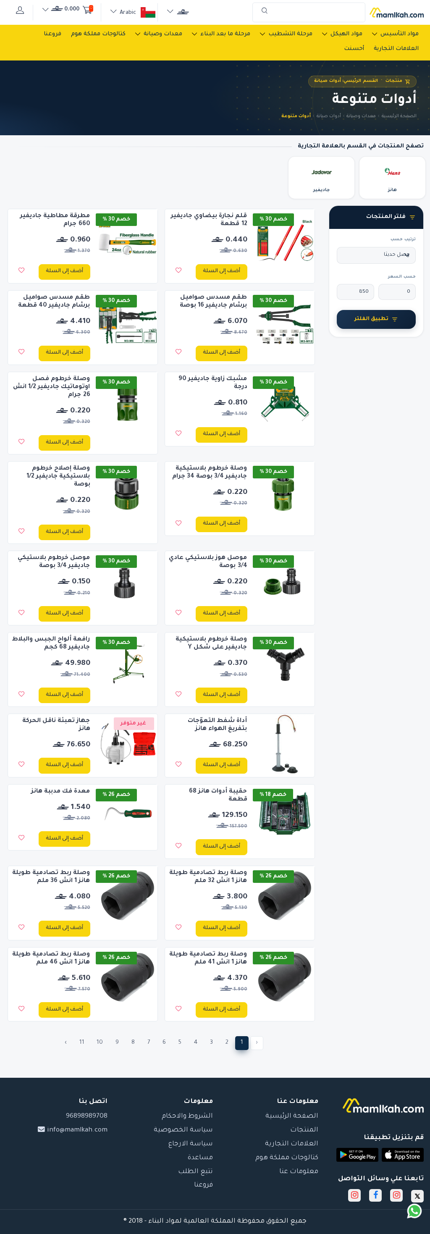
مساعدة (200, 1158)
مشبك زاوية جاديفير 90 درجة (212, 383)
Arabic (127, 13)
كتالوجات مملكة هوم (98, 34)
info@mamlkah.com (76, 1130)
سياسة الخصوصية (183, 1130)
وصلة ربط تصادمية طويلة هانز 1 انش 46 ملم (51, 958)
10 (100, 1043)
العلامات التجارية (396, 49)
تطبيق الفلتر (371, 319)
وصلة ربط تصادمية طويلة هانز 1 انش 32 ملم (208, 877)
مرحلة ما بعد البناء (225, 34)
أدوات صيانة (329, 116)
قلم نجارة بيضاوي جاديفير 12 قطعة (209, 220)
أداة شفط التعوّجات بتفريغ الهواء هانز (217, 725)
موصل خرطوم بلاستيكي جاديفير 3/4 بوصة (54, 562)
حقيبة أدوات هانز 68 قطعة (218, 795)
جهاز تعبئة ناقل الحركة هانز (56, 725)
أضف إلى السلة (221, 271)
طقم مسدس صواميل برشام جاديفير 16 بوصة (213, 301)
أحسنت (354, 49)
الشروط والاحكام (187, 1116)
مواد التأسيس (399, 34)
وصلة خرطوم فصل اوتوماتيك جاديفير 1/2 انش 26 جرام (51, 387)
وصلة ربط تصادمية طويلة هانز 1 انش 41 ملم (208, 958)
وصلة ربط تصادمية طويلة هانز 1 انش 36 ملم (51, 877)
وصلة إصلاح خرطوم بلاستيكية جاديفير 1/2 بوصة (58, 476)
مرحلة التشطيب (290, 34)
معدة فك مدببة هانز (60, 791)
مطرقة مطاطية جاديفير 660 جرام (55, 220)
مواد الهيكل (346, 34)
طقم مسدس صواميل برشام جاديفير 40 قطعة (54, 301)
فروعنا (52, 34)
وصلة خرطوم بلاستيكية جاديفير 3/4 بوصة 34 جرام (209, 472)
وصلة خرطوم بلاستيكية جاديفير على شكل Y (211, 643)
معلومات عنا (298, 1172)
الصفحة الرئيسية (399, 116)
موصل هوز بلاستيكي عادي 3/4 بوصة (208, 562)
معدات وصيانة (163, 34)
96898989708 (87, 1116)
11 (81, 1043)
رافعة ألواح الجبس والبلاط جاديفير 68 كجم (51, 643)
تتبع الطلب (195, 1172)
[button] (403, 1155)
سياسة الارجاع (190, 1144)
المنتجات (304, 1130)
